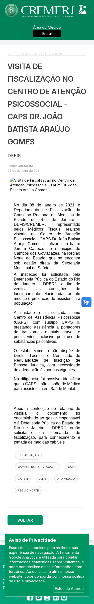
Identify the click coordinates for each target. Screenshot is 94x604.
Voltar (25, 520)
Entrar (47, 33)
